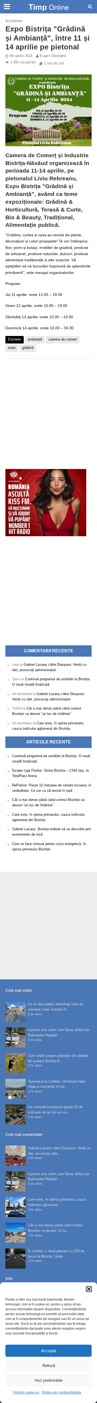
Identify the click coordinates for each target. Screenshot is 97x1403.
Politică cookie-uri (26, 1392)
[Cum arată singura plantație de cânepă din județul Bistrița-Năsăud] (15, 1063)
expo (12, 348)
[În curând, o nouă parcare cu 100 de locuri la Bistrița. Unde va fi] (15, 1258)
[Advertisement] (48, 411)
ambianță (35, 339)
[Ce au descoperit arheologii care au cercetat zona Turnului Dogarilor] (15, 1011)
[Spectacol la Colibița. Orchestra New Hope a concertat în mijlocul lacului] (15, 1089)
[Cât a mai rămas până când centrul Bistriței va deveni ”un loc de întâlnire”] (15, 1233)
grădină (27, 348)
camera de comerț (62, 339)
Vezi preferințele (48, 1380)
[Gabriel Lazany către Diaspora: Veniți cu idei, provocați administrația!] (15, 1156)
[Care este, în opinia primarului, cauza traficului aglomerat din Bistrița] (15, 1207)
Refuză (48, 1365)
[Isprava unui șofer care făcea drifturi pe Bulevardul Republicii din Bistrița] (15, 1037)
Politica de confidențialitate (61, 1392)
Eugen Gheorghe (53, 56)
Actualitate (13, 21)
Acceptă (48, 1350)
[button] (89, 1289)
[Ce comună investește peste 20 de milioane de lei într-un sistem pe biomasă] (15, 1114)
